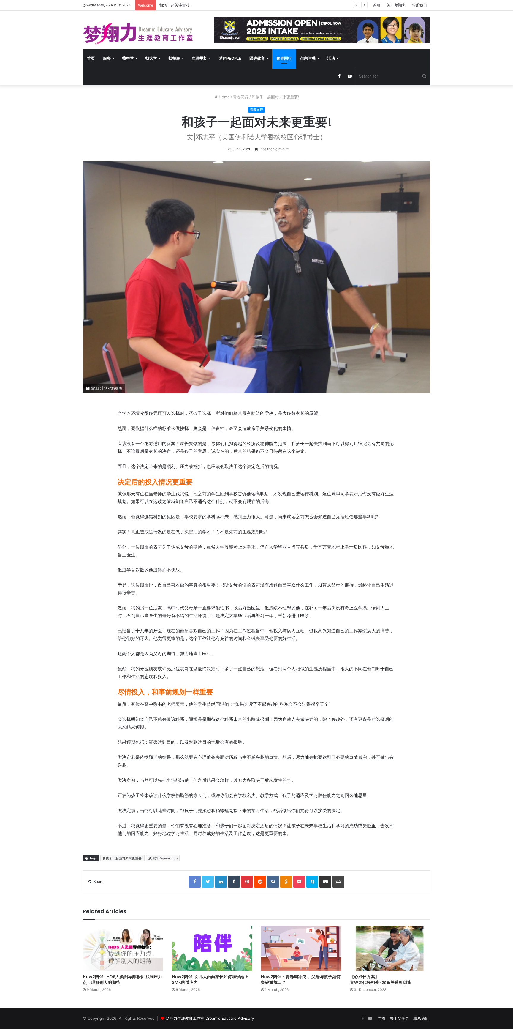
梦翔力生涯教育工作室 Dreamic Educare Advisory (210, 1018)
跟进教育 (257, 58)
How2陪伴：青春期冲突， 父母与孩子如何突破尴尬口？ (301, 979)
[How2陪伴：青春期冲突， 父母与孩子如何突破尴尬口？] (301, 948)
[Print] (338, 882)
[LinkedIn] (221, 882)
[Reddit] (260, 882)
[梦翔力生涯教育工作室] (138, 34)
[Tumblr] (234, 882)
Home (224, 96)
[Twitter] (208, 882)
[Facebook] (195, 882)
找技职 (174, 58)
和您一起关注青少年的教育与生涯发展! (192, 5)
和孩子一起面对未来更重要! (122, 858)
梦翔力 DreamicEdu (163, 858)
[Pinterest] (247, 882)
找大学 (151, 58)
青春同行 (284, 58)
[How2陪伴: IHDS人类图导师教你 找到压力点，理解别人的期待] (123, 948)
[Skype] (312, 882)
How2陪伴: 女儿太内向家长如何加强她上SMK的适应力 (210, 979)
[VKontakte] (273, 882)
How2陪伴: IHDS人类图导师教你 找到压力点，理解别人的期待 (122, 979)
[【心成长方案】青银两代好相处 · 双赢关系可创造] (390, 948)
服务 (107, 58)
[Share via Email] (325, 882)
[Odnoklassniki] (286, 882)
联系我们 (419, 5)
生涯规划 (199, 58)
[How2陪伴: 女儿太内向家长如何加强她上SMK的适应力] (212, 948)
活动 (331, 58)
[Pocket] (299, 882)
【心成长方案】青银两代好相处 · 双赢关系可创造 (380, 979)
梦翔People (230, 58)
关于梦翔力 (396, 5)
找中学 (128, 58)
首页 (377, 5)
